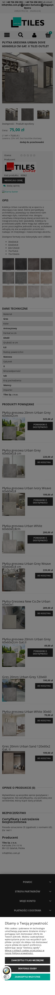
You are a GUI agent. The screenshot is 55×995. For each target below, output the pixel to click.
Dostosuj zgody (27, 968)
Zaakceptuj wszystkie (27, 977)
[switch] (6, 976)
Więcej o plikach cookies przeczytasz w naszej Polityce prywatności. (24, 952)
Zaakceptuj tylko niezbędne (27, 960)
